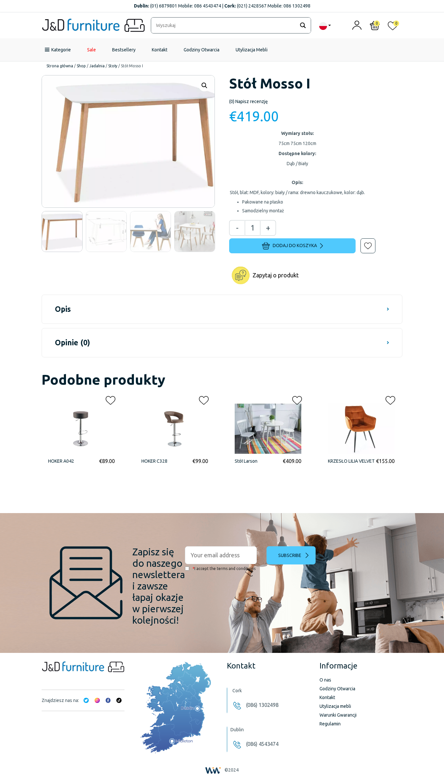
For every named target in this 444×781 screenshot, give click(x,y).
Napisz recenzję (248, 101)
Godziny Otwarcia (201, 49)
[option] (62, 231)
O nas (325, 679)
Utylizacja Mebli (252, 49)
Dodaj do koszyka (295, 245)
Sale (91, 49)
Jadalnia (97, 66)
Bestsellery (124, 49)
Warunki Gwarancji (338, 715)
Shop (81, 66)
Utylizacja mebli (335, 706)
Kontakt (159, 49)
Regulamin (330, 723)
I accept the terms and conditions (223, 568)
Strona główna (59, 66)
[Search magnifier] (303, 25)
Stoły (112, 66)
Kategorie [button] (61, 49)
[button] (363, 241)
